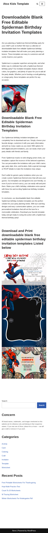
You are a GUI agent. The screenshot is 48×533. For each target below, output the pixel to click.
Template (5, 464)
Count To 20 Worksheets (11, 490)
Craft (3, 456)
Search (4, 401)
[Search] (37, 4)
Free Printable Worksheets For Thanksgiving (19, 483)
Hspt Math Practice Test (11, 487)
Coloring (5, 452)
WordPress (31, 531)
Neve (14, 531)
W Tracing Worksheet (10, 494)
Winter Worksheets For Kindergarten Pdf (17, 498)
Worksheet (6, 467)
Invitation (5, 460)
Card (3, 448)
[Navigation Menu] (42, 4)
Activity (4, 444)
